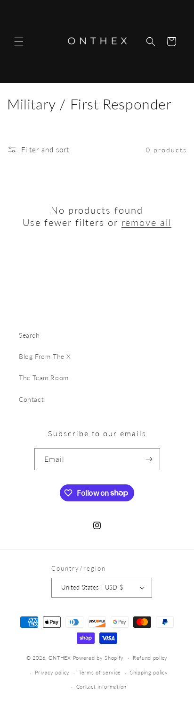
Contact (31, 399)
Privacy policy (52, 672)
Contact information (101, 686)
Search (29, 335)
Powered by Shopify (98, 658)
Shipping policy (149, 672)
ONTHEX (59, 658)
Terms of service (100, 672)
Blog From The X (45, 356)
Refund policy (150, 658)
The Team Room (44, 378)
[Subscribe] (149, 459)
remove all (146, 222)
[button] (18, 41)
